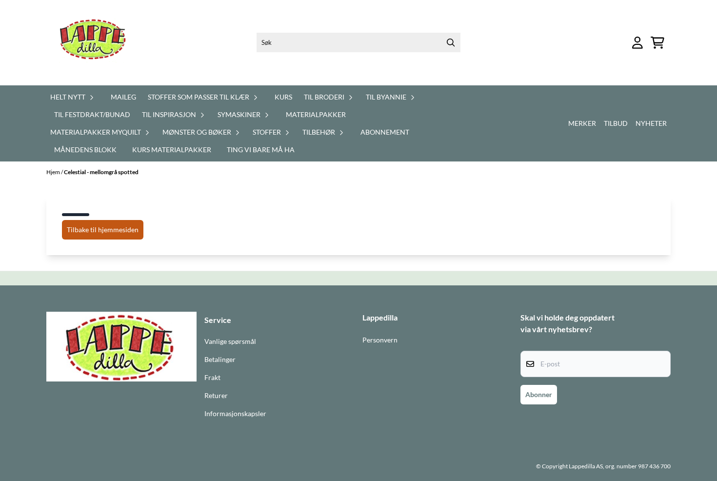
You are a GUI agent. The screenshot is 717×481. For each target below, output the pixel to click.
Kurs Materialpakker (171, 149)
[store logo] (98, 43)
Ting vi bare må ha (261, 149)
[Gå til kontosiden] (637, 43)
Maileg (123, 97)
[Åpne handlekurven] (657, 43)
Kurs (283, 97)
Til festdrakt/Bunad (92, 114)
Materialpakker (316, 114)
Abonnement (384, 132)
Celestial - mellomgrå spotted (101, 172)
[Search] (450, 42)
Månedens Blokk (85, 149)
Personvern (380, 340)
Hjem (53, 172)
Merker (582, 123)
